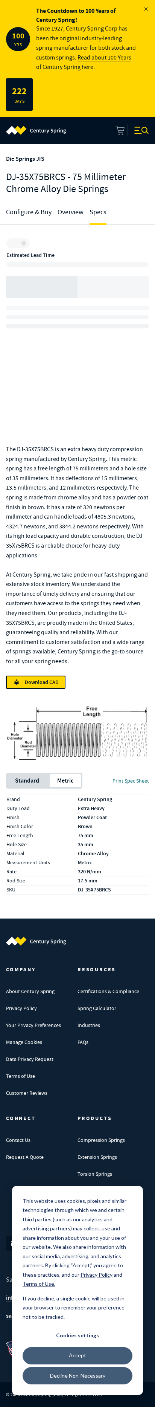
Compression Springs (101, 1140)
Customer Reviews (26, 1093)
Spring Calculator (97, 1008)
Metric (65, 780)
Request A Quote (25, 1157)
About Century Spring (30, 991)
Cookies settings (77, 1335)
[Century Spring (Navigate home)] (36, 941)
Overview (71, 212)
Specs (98, 212)
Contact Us (18, 1140)
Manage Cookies (24, 1042)
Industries (89, 1025)
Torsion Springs (95, 1173)
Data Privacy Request (29, 1059)
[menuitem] (36, 130)
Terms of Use (20, 1076)
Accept (77, 1355)
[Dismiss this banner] (146, 9)
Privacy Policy (21, 1008)
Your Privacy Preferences (33, 1025)
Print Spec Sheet (130, 780)
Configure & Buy (29, 212)
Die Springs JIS (25, 159)
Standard (27, 780)
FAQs (83, 1042)
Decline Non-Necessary (77, 1375)
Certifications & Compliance (108, 991)
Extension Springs (97, 1157)
